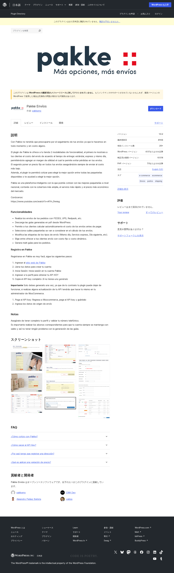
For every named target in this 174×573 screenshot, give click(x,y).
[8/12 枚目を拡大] (72, 400)
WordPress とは (18, 527)
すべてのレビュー (154, 212)
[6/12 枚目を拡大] (72, 369)
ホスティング (16, 536)
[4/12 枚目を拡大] (38, 397)
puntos (150, 181)
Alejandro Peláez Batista (29, 499)
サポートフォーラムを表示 (130, 235)
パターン (45, 540)
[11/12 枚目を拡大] (106, 388)
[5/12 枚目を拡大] (72, 348)
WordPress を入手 (160, 5)
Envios (142, 181)
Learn (75, 527)
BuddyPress (141, 540)
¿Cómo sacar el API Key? (23, 445)
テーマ (45, 532)
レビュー (28, 122)
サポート (158, 122)
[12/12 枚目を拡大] (106, 402)
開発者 (76, 536)
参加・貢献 (108, 527)
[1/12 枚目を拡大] (38, 348)
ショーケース (47, 527)
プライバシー (16, 540)
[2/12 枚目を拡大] (38, 355)
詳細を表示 (122, 189)
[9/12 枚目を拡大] (106, 348)
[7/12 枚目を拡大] (72, 383)
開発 (61, 122)
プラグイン (46, 536)
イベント (107, 532)
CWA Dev (71, 492)
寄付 (107, 536)
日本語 (39, 556)
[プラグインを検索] (39, 30)
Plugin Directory (18, 14)
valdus (69, 499)
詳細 (16, 122)
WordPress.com (143, 527)
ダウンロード (155, 108)
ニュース (14, 532)
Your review (123, 212)
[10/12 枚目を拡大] (106, 362)
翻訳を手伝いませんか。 (109, 21)
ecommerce (157, 175)
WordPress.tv (80, 540)
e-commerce (144, 175)
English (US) (157, 169)
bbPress (140, 536)
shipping (158, 181)
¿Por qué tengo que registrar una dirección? (32, 453)
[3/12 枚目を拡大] (38, 377)
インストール (46, 122)
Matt (138, 532)
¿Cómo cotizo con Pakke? (24, 436)
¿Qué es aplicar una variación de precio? (31, 462)
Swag (107, 540)
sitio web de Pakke (35, 262)
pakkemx (36, 110)
